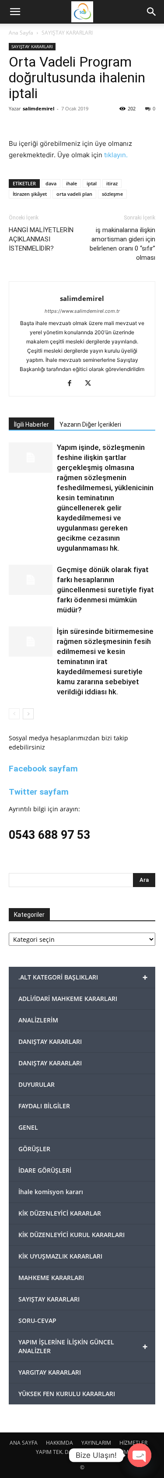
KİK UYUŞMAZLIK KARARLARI (60, 1256)
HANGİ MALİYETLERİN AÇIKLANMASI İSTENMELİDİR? (41, 239)
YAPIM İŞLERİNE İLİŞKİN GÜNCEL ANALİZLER (82, 1346)
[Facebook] (73, 383)
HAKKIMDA (59, 1442)
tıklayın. (116, 155)
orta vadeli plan (74, 194)
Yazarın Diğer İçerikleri (90, 424)
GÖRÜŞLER (34, 1149)
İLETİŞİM (118, 1452)
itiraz (112, 183)
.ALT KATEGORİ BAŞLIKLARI (82, 977)
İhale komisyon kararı (50, 1192)
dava (50, 183)
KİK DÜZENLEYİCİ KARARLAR (59, 1213)
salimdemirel (38, 108)
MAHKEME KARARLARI (51, 1277)
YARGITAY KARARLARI (49, 1372)
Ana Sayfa (21, 32)
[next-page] (28, 713)
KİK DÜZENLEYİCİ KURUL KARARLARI (71, 1234)
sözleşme (112, 194)
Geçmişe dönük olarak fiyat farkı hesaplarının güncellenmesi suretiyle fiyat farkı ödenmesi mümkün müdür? (105, 589)
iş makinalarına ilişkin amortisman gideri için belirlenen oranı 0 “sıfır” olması (122, 244)
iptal (92, 183)
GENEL (28, 1127)
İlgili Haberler (31, 424)
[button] (15, 12)
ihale (71, 183)
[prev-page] (14, 713)
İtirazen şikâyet (30, 194)
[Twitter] (91, 383)
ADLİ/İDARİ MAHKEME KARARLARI (67, 998)
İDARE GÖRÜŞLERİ (44, 1170)
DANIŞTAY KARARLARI (50, 1041)
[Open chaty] (139, 1455)
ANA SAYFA (24, 1442)
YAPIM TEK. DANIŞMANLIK (68, 1452)
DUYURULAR (36, 1084)
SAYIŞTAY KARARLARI (67, 32)
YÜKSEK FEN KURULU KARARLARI (66, 1394)
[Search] (152, 12)
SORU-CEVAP (37, 1320)
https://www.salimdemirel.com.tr (82, 311)
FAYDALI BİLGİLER (44, 1106)
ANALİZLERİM (38, 1020)
